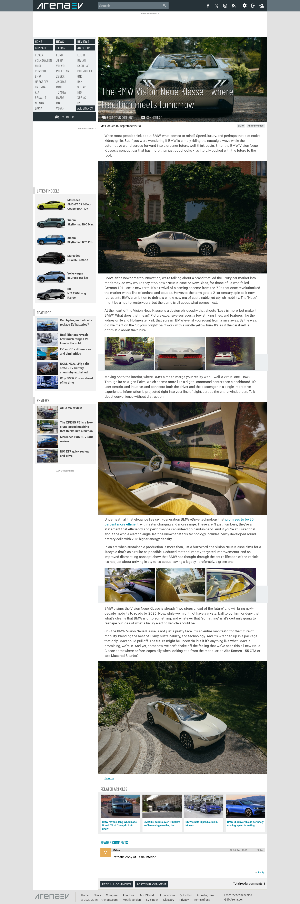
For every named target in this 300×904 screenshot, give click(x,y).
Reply (261, 872)
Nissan (39, 103)
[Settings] (244, 5)
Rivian (81, 60)
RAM (79, 81)
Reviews (83, 41)
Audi (38, 65)
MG (58, 103)
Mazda (60, 97)
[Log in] (253, 5)
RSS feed (148, 895)
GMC (80, 76)
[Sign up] (261, 5)
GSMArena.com (234, 899)
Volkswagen (43, 60)
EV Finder (152, 899)
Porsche (41, 71)
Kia (37, 92)
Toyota (61, 92)
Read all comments (116, 884)
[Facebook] (208, 5)
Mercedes (42, 81)
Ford (59, 55)
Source (109, 778)
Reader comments (114, 842)
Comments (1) (154, 117)
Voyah (60, 108)
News (60, 41)
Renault (41, 97)
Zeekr (60, 76)
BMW (38, 76)
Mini (59, 87)
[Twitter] (216, 5)
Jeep (59, 60)
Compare (41, 47)
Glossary (168, 899)
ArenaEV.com (109, 899)
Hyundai (40, 87)
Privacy (184, 899)
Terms (60, 47)
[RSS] (234, 5)
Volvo (60, 65)
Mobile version (132, 899)
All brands (85, 108)
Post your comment (120, 117)
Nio (79, 92)
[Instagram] (225, 5)
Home (38, 41)
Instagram (207, 895)
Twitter (187, 895)
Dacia (38, 108)
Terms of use (202, 899)
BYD (79, 103)
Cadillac (83, 65)
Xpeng (81, 97)
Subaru (82, 87)
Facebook (169, 895)
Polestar (62, 71)
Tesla (39, 55)
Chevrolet (85, 71)
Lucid (81, 55)
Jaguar (61, 81)
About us (84, 47)
